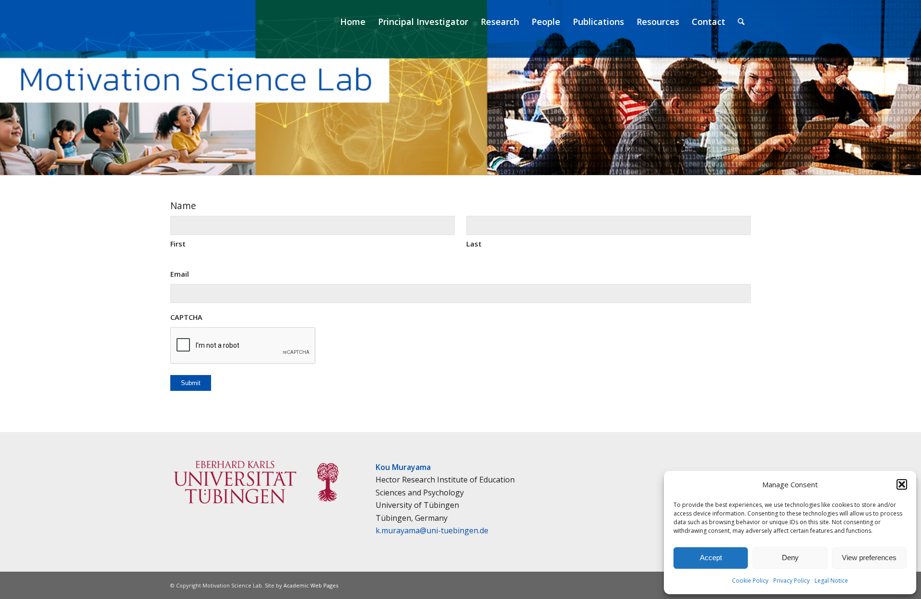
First (178, 243)
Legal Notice (831, 580)
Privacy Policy (791, 580)
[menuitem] (353, 21)
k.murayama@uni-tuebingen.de (432, 530)
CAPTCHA (186, 317)
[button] (902, 484)
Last (474, 243)
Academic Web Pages (310, 585)
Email (179, 274)
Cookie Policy (750, 580)
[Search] (741, 21)
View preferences (869, 557)
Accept (711, 557)
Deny (790, 557)
